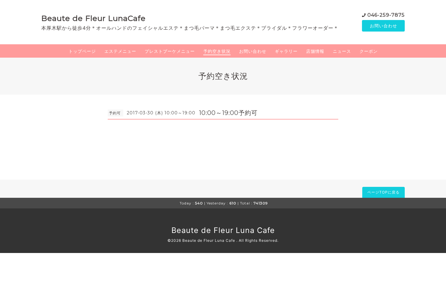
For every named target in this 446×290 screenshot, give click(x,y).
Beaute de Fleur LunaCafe (93, 18)
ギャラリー (286, 51)
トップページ (82, 51)
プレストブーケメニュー (170, 51)
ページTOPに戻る (383, 192)
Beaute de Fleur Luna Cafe (223, 230)
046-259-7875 (386, 15)
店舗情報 (315, 51)
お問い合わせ (383, 25)
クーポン (369, 51)
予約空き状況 (217, 51)
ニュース (342, 51)
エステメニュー (120, 51)
